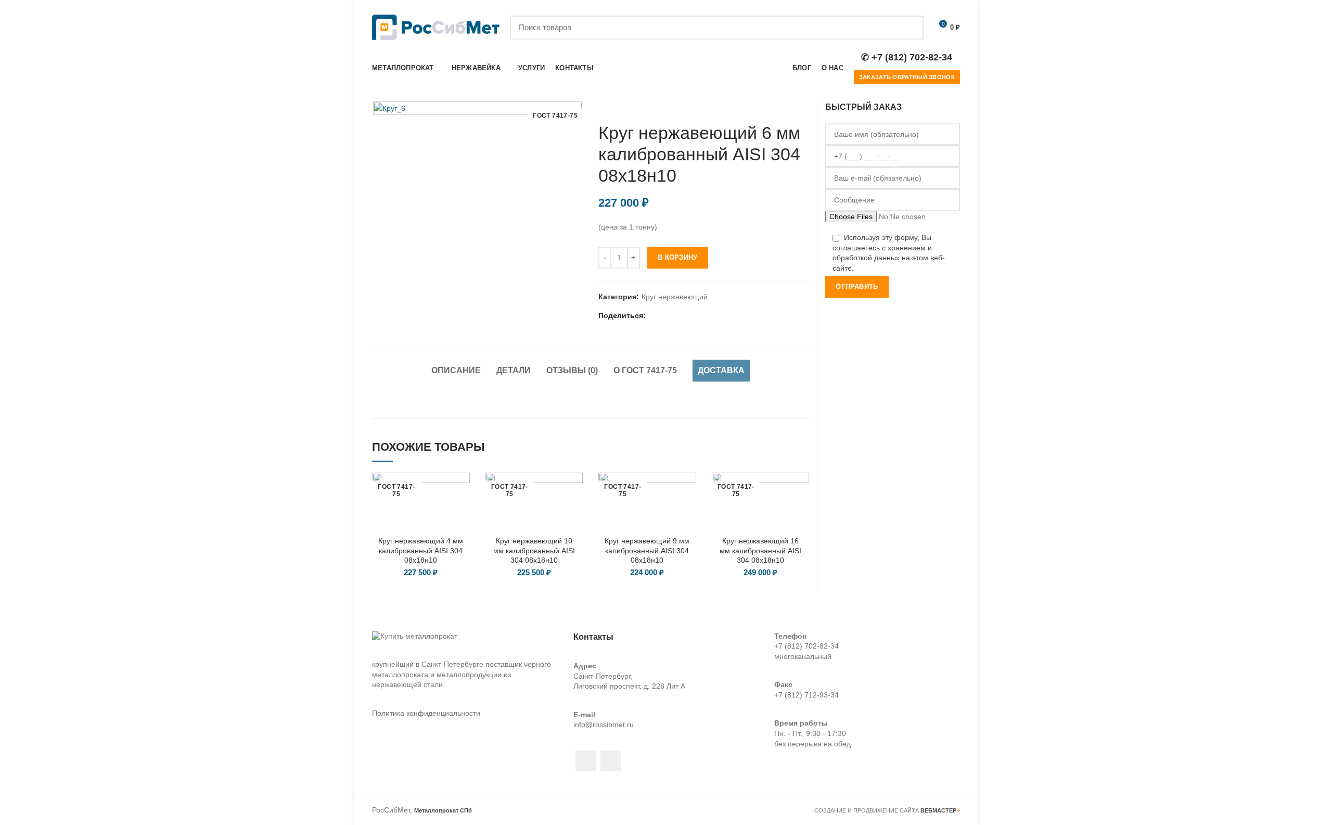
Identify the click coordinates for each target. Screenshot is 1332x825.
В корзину (678, 257)
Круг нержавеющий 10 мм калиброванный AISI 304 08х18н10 (534, 550)
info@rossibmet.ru (603, 724)
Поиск (909, 28)
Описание (456, 370)
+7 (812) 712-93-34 (806, 695)
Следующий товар (804, 106)
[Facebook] (654, 316)
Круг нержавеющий (675, 297)
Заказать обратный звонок (907, 77)
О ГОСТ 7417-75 (645, 370)
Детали (513, 370)
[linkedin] (680, 316)
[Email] (667, 316)
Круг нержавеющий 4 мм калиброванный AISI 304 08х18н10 (420, 550)
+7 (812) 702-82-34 (806, 646)
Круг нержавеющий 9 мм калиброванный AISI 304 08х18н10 (647, 550)
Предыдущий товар (783, 106)
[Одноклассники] (693, 316)
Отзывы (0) (572, 370)
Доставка (721, 370)
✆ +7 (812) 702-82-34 (906, 57)
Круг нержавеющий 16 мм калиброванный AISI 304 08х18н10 (760, 550)
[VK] (706, 316)
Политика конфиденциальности (426, 713)
